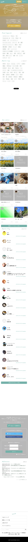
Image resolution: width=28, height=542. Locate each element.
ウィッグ (15, 46)
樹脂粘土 (20, 76)
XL (8, 40)
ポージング (15, 42)
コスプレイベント (6, 36)
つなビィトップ (5, 517)
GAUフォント (24, 479)
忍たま (9, 68)
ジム (21, 68)
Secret (21, 74)
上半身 (23, 51)
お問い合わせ (11, 534)
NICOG (4, 63)
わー (9, 57)
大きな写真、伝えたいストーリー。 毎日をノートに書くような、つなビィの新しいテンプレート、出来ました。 (14, 419)
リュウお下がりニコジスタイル (16, 70)
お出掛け (23, 63)
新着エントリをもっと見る (14, 225)
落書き (4, 65)
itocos (20, 44)
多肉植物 (12, 74)
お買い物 (7, 74)
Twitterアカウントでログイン (14, 433)
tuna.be (14, 514)
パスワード (6, 448)
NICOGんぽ (9, 65)
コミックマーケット (14, 40)
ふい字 (20, 479)
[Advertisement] (14, 104)
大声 (8, 49)
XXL (16, 36)
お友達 (4, 72)
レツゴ (9, 81)
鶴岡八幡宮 (5, 46)
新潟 (15, 53)
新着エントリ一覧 (6, 520)
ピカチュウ (5, 57)
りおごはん (13, 63)
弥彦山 (19, 46)
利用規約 (23, 532)
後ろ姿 (4, 53)
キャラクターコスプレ (7, 42)
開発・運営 (17, 534)
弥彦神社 (4, 49)
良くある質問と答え (20, 476)
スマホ (13, 38)
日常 (20, 65)
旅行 (13, 68)
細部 (14, 55)
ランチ (17, 74)
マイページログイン (6, 525)
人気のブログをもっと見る (14, 382)
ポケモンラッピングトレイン (8, 44)
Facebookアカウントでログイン (14, 436)
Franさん (12, 36)
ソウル (13, 81)
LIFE (3, 76)
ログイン (24, 1)
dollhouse (15, 76)
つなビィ (15, 25)
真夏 (21, 42)
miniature (10, 76)
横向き (16, 44)
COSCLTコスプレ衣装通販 (8, 51)
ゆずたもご (19, 53)
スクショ (4, 70)
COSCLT (4, 40)
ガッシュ (4, 81)
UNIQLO (10, 46)
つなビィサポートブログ (8, 476)
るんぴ (8, 63)
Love (8, 72)
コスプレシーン (17, 51)
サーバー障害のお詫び (15, 464)
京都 (23, 72)
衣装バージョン (9, 55)
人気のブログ (5, 522)
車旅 (3, 74)
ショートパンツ (14, 49)
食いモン (15, 72)
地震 (24, 53)
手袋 (3, 55)
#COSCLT (5, 68)
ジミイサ (20, 55)
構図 (7, 53)
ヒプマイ (18, 63)
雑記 (8, 70)
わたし (11, 53)
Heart (11, 72)
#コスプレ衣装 (15, 65)
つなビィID (6, 445)
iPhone (17, 38)
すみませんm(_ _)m (6, 38)
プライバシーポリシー (16, 532)
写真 (20, 72)
